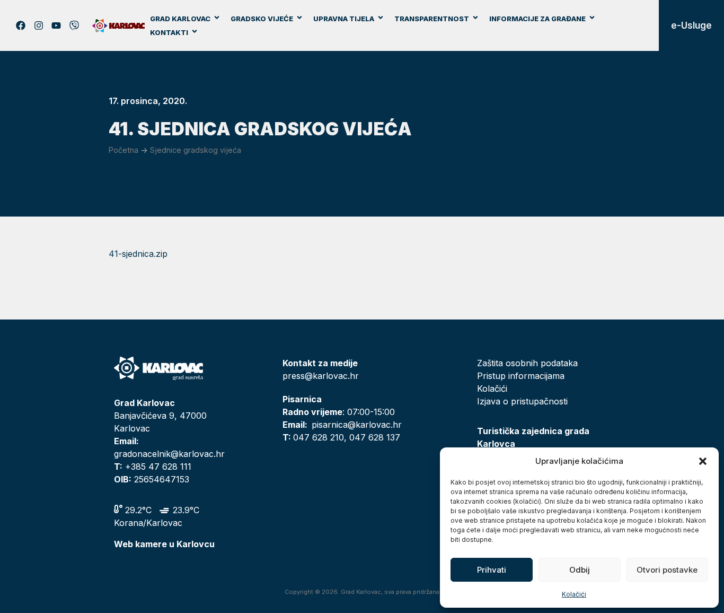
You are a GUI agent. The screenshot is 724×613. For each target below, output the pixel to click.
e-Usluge (691, 25)
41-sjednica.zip (138, 253)
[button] (702, 461)
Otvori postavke (667, 570)
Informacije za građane (537, 18)
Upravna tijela (343, 18)
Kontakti (169, 32)
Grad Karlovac (180, 18)
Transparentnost (431, 18)
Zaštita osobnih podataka (527, 363)
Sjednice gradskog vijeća (195, 149)
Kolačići (574, 594)
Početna (123, 149)
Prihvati (491, 570)
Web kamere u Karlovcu (164, 544)
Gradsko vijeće (262, 18)
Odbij (579, 570)
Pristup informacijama (520, 375)
